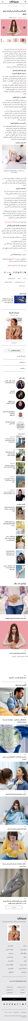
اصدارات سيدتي (22, 968)
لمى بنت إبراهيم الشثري (10, 383)
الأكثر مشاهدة (21, 504)
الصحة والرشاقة (9, 987)
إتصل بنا (6, 1012)
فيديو (24, 946)
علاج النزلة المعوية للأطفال (14, 265)
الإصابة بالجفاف (8, 282)
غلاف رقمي (10, 968)
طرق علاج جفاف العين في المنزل (13, 222)
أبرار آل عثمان (12, 393)
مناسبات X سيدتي (9, 949)
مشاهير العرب (12, 490)
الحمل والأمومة (9, 992)
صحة (19, 278)
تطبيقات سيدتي (9, 964)
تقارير (25, 961)
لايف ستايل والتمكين (21, 987)
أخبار (14, 450)
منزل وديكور (12, 437)
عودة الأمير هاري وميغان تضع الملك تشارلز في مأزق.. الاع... (9, 467)
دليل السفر (23, 972)
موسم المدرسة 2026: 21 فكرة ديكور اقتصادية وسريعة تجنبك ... (10, 440)
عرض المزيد (14, 907)
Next (4, 27)
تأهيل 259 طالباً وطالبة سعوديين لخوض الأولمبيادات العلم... (10, 453)
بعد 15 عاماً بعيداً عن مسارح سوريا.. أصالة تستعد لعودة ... (9, 493)
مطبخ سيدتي (23, 949)
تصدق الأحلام (22, 362)
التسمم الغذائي (22, 49)
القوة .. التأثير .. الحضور (21, 356)
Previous (24, 27)
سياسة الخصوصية (16, 1012)
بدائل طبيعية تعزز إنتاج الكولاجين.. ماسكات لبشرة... (9, 509)
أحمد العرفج (12, 415)
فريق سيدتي (10, 961)
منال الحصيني (12, 424)
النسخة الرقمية (14, 343)
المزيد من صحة (21, 685)
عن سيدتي (11, 953)
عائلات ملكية (12, 463)
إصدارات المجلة (14, 312)
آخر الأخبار (11, 972)
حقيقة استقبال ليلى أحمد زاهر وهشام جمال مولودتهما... (10, 553)
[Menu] (25, 1)
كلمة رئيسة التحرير (15, 351)
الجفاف (7, 111)
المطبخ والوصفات (9, 990)
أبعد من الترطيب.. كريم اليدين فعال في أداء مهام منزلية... (9, 567)
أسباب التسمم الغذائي (20, 282)
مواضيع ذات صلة (20, 583)
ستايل (25, 957)
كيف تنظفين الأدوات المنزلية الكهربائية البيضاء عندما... (9, 524)
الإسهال (24, 87)
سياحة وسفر (12, 477)
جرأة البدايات (22, 368)
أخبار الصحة (22, 286)
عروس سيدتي (23, 964)
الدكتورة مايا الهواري (11, 403)
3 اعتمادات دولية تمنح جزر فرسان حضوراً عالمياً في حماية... (9, 480)
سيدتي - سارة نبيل (22, 18)
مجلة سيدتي (10, 946)
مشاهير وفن (22, 990)
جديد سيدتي (21, 434)
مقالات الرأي (22, 378)
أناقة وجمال (22, 992)
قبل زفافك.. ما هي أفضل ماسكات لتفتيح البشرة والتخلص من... (10, 538)
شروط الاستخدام (23, 1012)
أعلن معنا (10, 1012)
